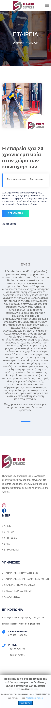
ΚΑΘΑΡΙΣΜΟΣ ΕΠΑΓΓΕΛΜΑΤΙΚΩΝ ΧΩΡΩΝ (26, 579)
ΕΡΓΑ (6, 543)
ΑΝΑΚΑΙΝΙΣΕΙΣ (11, 596)
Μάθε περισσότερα (34, 698)
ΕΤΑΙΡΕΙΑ (8, 532)
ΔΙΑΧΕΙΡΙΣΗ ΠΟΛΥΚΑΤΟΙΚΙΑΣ (19, 585)
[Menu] (47, 5)
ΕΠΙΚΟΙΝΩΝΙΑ (11, 549)
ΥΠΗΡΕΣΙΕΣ (10, 537)
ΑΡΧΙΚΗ (7, 526)
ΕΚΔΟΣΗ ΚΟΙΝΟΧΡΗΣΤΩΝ (17, 591)
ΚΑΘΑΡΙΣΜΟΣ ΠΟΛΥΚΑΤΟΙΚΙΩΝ (20, 573)
